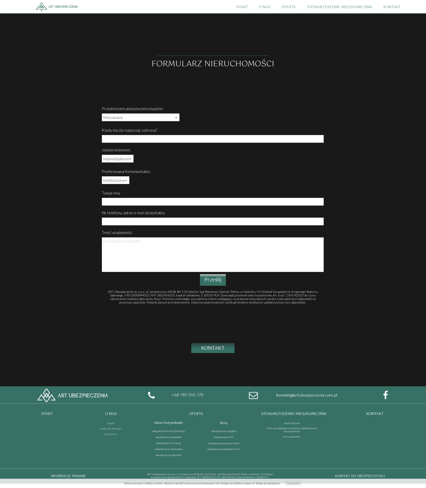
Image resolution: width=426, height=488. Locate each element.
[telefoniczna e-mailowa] (115, 180)
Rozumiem (293, 483)
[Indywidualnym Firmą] (118, 159)
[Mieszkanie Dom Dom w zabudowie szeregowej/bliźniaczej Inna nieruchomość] (140, 117)
